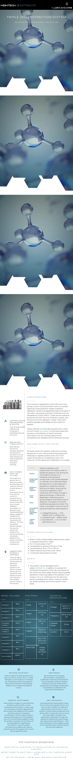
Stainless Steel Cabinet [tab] (33, 489)
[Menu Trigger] (66, 3)
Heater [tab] (32, 473)
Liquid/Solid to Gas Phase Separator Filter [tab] (34, 511)
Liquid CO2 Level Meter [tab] (32, 522)
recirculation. (44, 431)
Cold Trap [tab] (31, 496)
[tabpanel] (54, 496)
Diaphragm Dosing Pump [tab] (34, 480)
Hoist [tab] (31, 503)
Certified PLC (40, 568)
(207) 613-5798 (63, 7)
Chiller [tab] (32, 468)
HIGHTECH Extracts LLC (18, 5)
